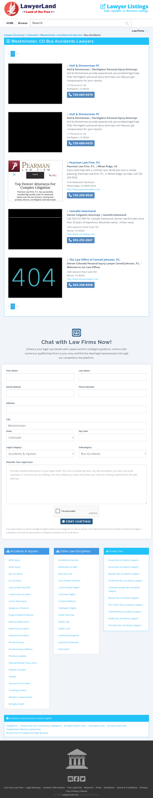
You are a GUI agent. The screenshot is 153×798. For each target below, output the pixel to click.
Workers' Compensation (20, 697)
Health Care (64, 628)
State (9, 431)
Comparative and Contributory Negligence (41, 725)
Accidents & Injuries (70, 35)
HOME (9, 23)
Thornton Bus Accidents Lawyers (124, 625)
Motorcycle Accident (19, 628)
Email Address (13, 386)
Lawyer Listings (127, 6)
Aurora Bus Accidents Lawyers (123, 567)
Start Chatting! (78, 521)
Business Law (65, 573)
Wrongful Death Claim (75, 725)
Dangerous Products (19, 608)
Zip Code (83, 431)
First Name (12, 370)
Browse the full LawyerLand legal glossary (27, 732)
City (8, 419)
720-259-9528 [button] (82, 195)
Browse (22, 23)
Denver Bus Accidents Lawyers (123, 597)
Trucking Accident (18, 690)
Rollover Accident (17, 669)
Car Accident (15, 580)
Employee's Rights (67, 608)
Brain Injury (14, 567)
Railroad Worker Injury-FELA (23, 662)
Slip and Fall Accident (19, 683)
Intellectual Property (68, 635)
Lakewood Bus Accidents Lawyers (124, 611)
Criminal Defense (67, 601)
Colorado (32, 35)
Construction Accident (20, 594)
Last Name (84, 370)
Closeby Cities (116, 551)
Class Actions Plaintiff (19, 587)
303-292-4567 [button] (82, 240)
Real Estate (63, 649)
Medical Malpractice (19, 621)
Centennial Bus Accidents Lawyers (125, 580)
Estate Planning (66, 614)
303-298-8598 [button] (82, 285)
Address (10, 403)
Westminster (47, 35)
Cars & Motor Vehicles (69, 580)
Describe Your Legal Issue (19, 462)
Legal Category (14, 447)
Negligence (12, 725)
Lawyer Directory (14, 35)
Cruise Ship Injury (18, 601)
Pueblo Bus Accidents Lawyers (123, 618)
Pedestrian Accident (19, 635)
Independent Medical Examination (23, 729)
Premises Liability (17, 656)
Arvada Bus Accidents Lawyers (123, 560)
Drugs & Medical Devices (21, 614)
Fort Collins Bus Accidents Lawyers (125, 604)
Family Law (63, 621)
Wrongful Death (17, 704)
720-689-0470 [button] (82, 95)
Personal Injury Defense (21, 649)
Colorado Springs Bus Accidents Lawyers (124, 589)
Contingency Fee (96, 725)
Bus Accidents (16, 573)
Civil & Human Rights (68, 587)
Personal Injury (16, 642)
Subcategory (85, 447)
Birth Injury (14, 560)
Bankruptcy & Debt (67, 567)
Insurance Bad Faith (117, 725)
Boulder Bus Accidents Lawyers (124, 573)
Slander (12, 676)
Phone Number (86, 386)
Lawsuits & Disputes (68, 642)
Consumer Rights (67, 594)
